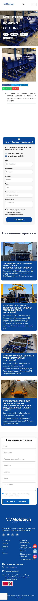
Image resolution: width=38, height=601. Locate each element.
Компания (9, 168)
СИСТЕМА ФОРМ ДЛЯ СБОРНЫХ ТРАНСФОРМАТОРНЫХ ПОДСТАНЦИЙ (18, 358)
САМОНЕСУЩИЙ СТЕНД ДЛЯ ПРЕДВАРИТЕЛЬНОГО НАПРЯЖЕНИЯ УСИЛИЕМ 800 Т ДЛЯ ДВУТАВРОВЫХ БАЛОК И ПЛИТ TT (17, 405)
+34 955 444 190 (11, 567)
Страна (8, 176)
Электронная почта (12, 192)
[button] (6, 34)
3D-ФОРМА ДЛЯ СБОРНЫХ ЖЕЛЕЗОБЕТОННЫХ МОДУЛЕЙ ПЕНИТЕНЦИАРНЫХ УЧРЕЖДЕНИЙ (17, 308)
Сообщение (9, 199)
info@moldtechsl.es (11, 571)
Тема (7, 184)
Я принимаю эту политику (15, 210)
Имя (6, 160)
